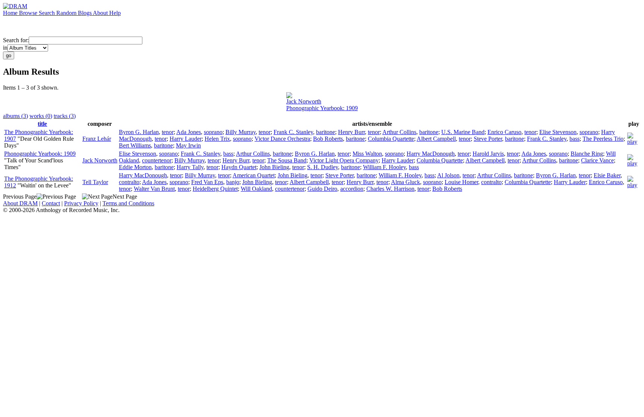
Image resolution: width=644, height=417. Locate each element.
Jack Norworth (303, 101)
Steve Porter (488, 139)
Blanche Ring (587, 153)
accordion (351, 189)
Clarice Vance (597, 160)
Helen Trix (217, 139)
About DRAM (20, 203)
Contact (51, 203)
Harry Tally (190, 167)
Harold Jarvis (488, 153)
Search (47, 13)
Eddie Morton (135, 167)
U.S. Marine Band (462, 132)
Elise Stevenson (558, 132)
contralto (129, 182)
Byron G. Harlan (139, 132)
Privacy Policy (81, 203)
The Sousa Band (286, 160)
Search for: (16, 40)
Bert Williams (135, 145)
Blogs (85, 13)
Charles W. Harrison (390, 189)
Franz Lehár (96, 139)
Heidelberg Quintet (215, 189)
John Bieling (274, 167)
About (101, 13)
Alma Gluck (405, 182)
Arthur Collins (399, 132)
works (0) (40, 116)
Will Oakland (256, 189)
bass (574, 139)
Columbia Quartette (391, 139)
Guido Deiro (322, 189)
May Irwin (188, 145)
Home (11, 13)
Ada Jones (188, 132)
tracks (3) (65, 116)
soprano (213, 132)
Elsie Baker (607, 175)
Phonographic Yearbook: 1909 (322, 108)
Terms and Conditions (128, 203)
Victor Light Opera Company (344, 160)
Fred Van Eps (207, 182)
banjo (232, 182)
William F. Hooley (384, 167)
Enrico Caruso (504, 132)
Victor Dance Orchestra (282, 139)
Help (115, 13)
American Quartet (254, 175)
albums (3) (15, 116)
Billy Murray (240, 132)
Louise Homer (461, 182)
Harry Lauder (186, 139)
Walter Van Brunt (154, 189)
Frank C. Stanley (293, 132)
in (5, 47)
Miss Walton (367, 153)
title (42, 124)
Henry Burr (351, 132)
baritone (325, 132)
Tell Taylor (95, 182)
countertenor (156, 160)
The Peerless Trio (603, 139)
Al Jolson (448, 175)
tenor (168, 132)
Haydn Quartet (238, 167)
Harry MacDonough (431, 153)
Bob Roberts (328, 139)
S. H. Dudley (322, 167)
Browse (29, 13)
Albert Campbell (436, 139)
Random (67, 13)
